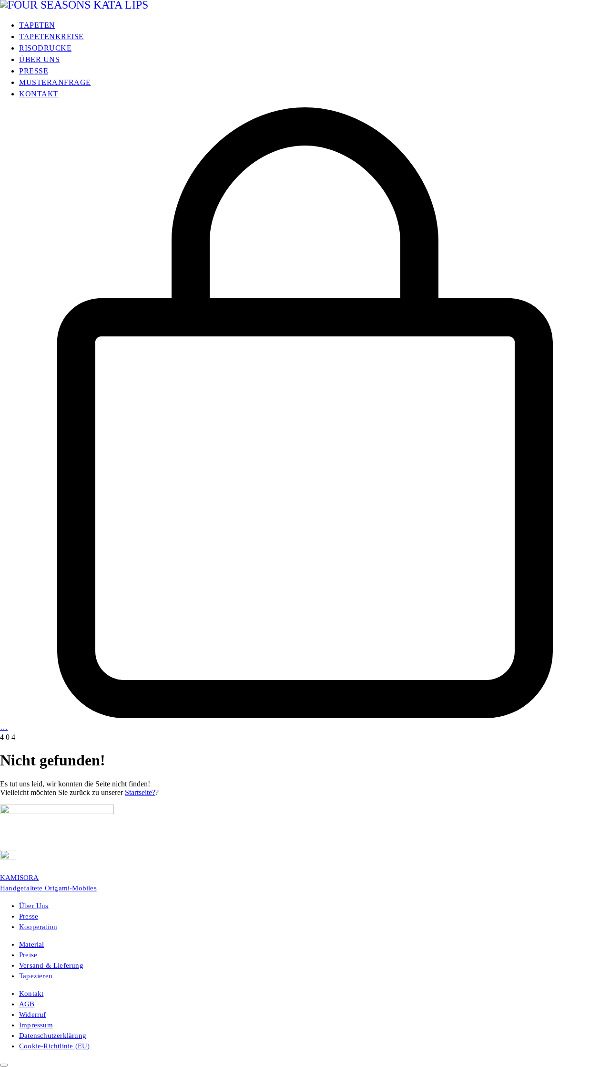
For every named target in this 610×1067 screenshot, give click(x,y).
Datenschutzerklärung (52, 1035)
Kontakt (31, 993)
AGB (27, 1004)
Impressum (36, 1025)
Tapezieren (35, 976)
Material (31, 944)
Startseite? (140, 792)
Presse (28, 916)
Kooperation (38, 927)
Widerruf (32, 1014)
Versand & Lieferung (51, 965)
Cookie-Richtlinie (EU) (54, 1046)
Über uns (34, 906)
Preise (28, 955)
